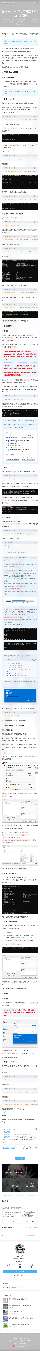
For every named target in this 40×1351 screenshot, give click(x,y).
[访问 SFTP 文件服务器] (13, 725)
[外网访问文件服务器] (9, 921)
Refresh (20, 1232)
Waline (33, 1235)
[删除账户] (6, 998)
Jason (13, 1129)
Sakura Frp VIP (20, 937)
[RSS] (26, 1275)
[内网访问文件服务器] (9, 873)
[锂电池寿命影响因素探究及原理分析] (5, 1325)
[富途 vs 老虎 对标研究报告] (5, 1312)
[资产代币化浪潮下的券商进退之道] (5, 1300)
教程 (33, 19)
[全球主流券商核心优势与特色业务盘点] (5, 1306)
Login (33, 1221)
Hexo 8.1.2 (15, 1341)
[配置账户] (7, 326)
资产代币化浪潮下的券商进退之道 (18, 1299)
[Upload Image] (10, 1221)
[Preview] (13, 1221)
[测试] (4, 467)
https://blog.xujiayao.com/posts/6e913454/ (17, 1134)
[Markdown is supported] (5, 1221)
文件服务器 (6, 1147)
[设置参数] (6, 517)
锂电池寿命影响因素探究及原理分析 (19, 1324)
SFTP (13, 1147)
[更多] (5, 993)
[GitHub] (14, 1275)
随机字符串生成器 (23, 421)
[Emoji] (7, 1221)
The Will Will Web (15, 41)
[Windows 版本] (8, 77)
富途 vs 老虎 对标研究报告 (16, 1311)
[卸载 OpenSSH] (8, 1061)
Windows (4, 22)
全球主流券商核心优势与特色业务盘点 (20, 1305)
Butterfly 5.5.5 (26, 1341)
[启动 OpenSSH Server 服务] (12, 213)
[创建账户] (6, 331)
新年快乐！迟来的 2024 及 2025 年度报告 (21, 1318)
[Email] (22, 1275)
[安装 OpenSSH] (10, 72)
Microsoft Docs (27, 41)
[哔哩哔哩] (18, 1275)
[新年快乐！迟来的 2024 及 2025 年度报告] (5, 1319)
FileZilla (20, 738)
